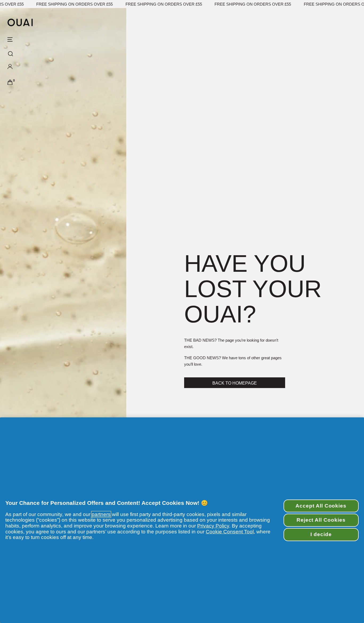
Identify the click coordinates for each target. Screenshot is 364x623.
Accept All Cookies (321, 506)
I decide (321, 534)
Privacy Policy (213, 526)
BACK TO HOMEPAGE (234, 383)
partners (101, 514)
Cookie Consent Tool (230, 531)
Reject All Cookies (321, 520)
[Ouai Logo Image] (20, 22)
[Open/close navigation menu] (10, 39)
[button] (26, 68)
